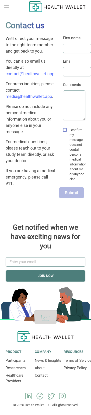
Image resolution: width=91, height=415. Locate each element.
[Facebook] (40, 396)
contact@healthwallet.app (30, 73)
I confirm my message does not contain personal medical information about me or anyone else (78, 154)
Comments (72, 84)
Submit (71, 192)
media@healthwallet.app (29, 96)
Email (67, 61)
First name (71, 38)
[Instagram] (62, 396)
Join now (45, 276)
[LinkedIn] (28, 396)
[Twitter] (51, 396)
